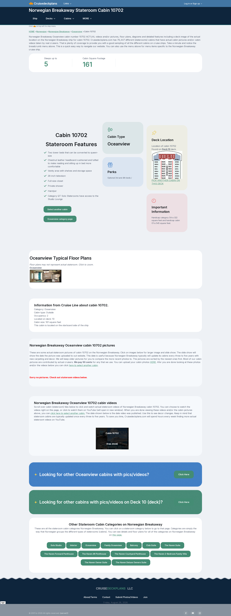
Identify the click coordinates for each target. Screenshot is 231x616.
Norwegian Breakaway (59, 31)
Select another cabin (57, 209)
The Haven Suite (172, 545)
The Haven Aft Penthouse (94, 554)
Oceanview (77, 31)
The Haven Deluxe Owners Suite (131, 562)
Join (145, 597)
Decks (49, 18)
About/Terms (90, 597)
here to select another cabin (83, 365)
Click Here (183, 474)
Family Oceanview (113, 545)
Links (66, 3)
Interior (73, 545)
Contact (106, 597)
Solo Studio (56, 545)
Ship (35, 18)
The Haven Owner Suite (96, 562)
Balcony (134, 545)
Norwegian (41, 31)
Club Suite (151, 545)
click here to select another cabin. (68, 413)
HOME (31, 31)
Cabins (67, 18)
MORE (86, 18)
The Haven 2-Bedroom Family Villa (170, 554)
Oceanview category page (60, 219)
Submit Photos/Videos (127, 597)
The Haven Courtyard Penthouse (130, 554)
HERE (153, 362)
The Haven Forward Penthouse (59, 554)
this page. (117, 535)
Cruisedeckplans (45, 3)
